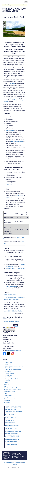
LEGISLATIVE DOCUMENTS (12, 439)
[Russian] (12, 327)
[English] (3, 327)
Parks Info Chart (8, 362)
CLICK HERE (9, 185)
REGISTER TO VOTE (10, 417)
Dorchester (8, 368)
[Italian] (9, 327)
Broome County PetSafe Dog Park (12, 389)
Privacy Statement (8, 462)
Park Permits (7, 397)
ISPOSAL (19, 431)
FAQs (5, 386)
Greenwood (8, 371)
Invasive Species (8, 395)
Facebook (6, 319)
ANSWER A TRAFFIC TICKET (12, 436)
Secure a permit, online (11, 286)
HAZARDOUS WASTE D (11, 431)
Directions (6, 384)
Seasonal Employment (9, 399)
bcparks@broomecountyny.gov (13, 350)
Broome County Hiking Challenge (11, 98)
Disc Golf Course (10, 130)
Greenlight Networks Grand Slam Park (14, 366)
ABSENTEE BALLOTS (10, 428)
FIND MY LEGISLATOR (10, 409)
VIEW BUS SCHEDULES (11, 420)
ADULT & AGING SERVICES (12, 425)
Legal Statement (18, 462)
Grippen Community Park (11, 373)
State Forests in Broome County (11, 388)
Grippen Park (9, 197)
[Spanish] (14, 327)
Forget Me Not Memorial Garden (13, 369)
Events (5, 393)
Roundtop (7, 380)
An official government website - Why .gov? (14, 4)
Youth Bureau (7, 400)
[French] (6, 327)
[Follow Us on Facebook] (4, 355)
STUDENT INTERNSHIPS (11, 433)
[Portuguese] (11, 327)
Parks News (7, 402)
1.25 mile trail (12, 83)
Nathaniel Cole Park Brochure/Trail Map (15, 268)
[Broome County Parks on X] (8, 355)
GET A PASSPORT (9, 414)
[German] (8, 327)
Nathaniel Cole (8, 377)
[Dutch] (4, 327)
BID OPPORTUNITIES (10, 422)
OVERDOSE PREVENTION (11, 442)
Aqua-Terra (7, 364)
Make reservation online (17, 141)
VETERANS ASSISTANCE (11, 444)
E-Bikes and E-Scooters (9, 391)
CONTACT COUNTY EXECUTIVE (13, 407)
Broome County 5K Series (9, 294)
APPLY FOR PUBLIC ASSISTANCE (13, 412)
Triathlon (6, 382)
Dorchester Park (19, 195)
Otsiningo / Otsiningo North (11, 379)
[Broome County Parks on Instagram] (12, 355)
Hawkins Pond (8, 375)
